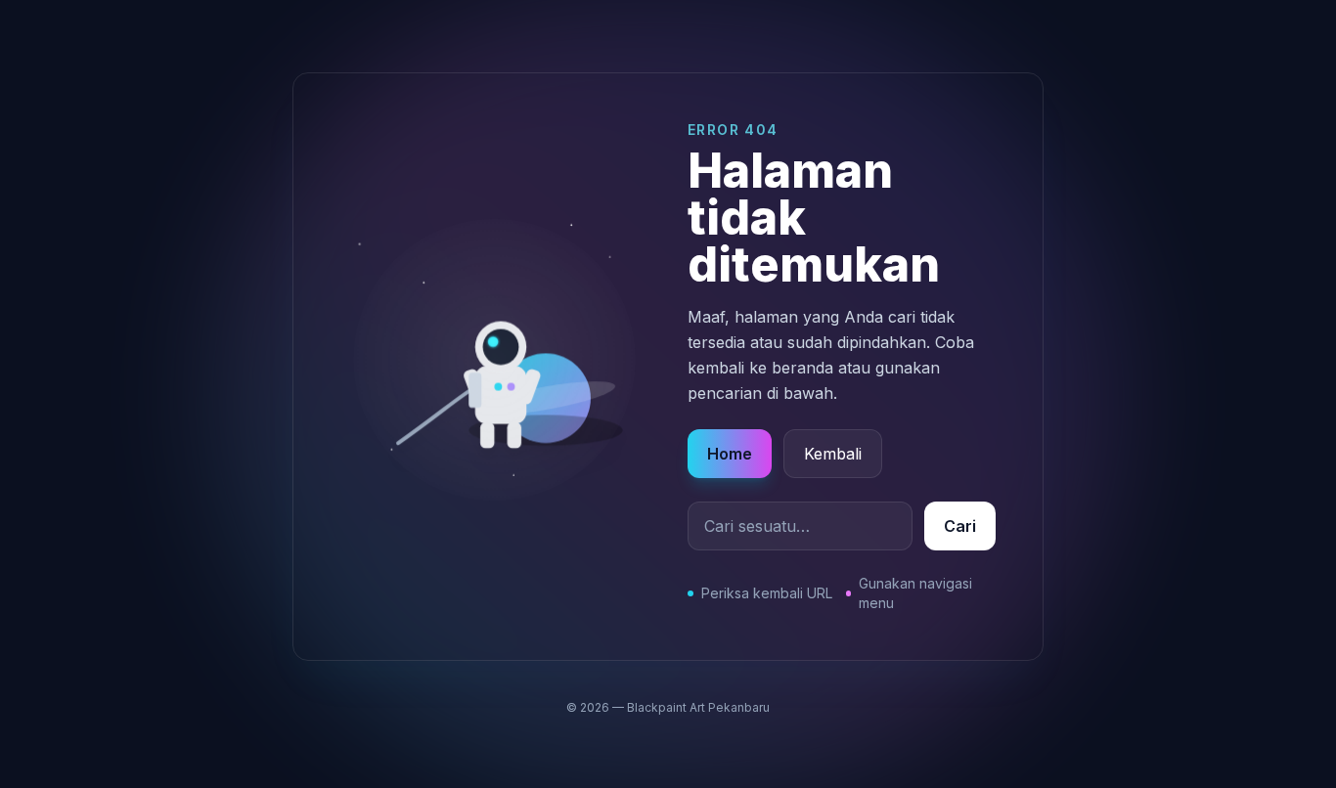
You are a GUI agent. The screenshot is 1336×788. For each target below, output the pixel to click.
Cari (960, 526)
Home (729, 453)
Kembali (833, 453)
